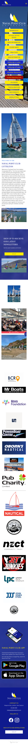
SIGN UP (14, 254)
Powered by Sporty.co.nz (14, 740)
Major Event (14, 52)
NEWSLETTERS (14, 97)
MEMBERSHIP (14, 30)
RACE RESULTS (14, 92)
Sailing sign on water (14, 62)
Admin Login (15, 742)
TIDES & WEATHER (14, 87)
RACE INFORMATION (14, 42)
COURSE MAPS (14, 47)
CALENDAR (14, 82)
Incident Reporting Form (14, 77)
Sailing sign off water (14, 67)
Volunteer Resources (14, 72)
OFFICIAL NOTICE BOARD (14, 36)
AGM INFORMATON (14, 57)
